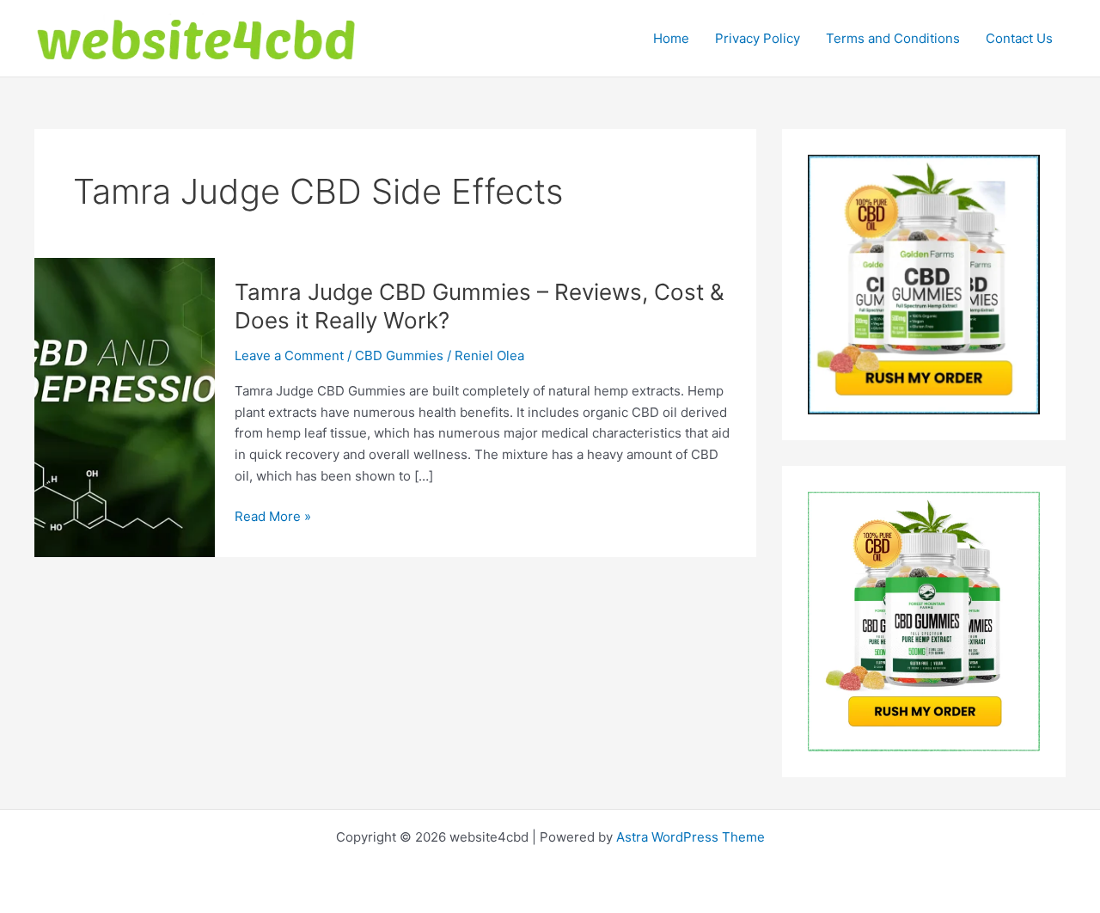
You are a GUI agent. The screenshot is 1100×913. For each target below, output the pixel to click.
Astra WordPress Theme (690, 837)
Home (671, 38)
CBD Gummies (399, 355)
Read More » (273, 517)
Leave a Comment (289, 355)
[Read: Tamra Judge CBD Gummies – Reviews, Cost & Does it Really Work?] (124, 406)
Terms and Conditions (893, 38)
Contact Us (1019, 38)
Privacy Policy (757, 38)
